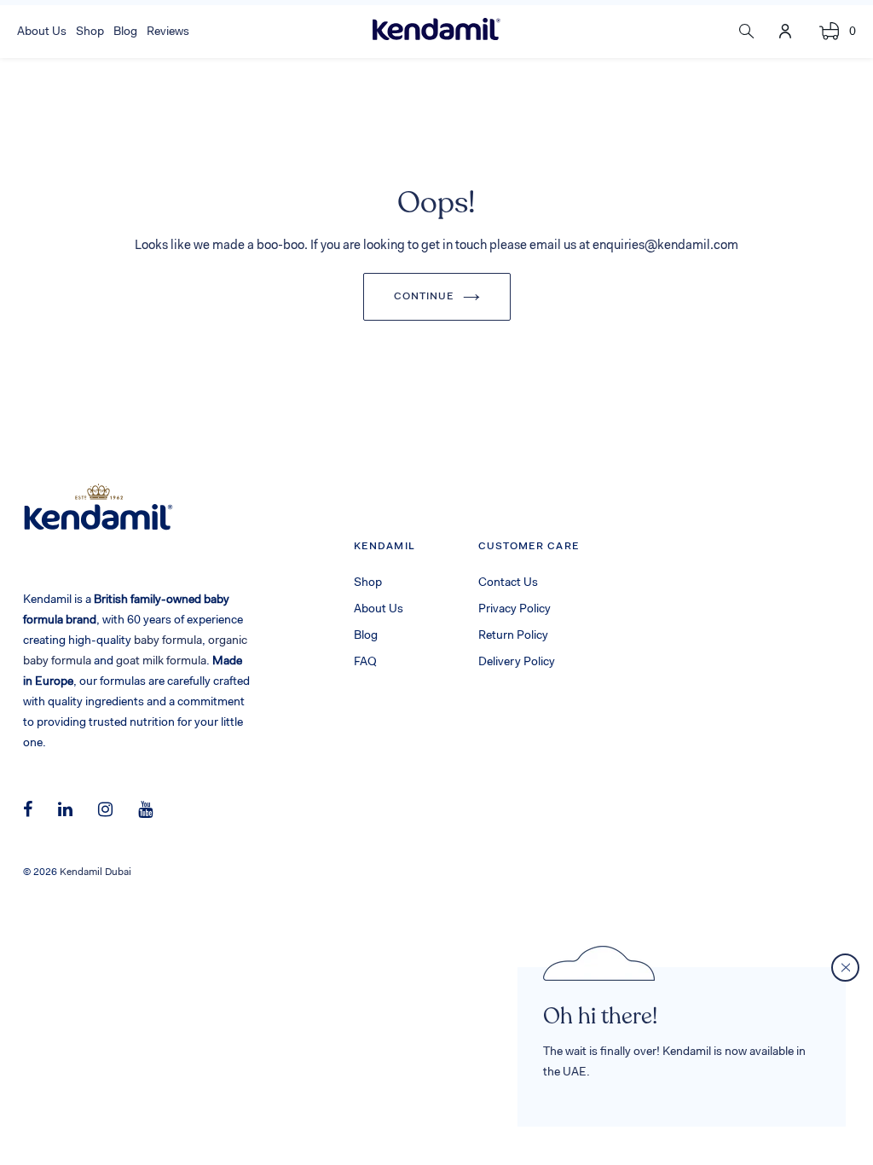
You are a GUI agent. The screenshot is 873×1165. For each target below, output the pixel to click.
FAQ (365, 663)
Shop (368, 583)
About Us (378, 610)
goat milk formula (161, 662)
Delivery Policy (516, 663)
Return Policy (513, 636)
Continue (424, 297)
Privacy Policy (514, 610)
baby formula (168, 641)
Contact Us (508, 583)
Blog (366, 636)
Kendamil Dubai (95, 872)
